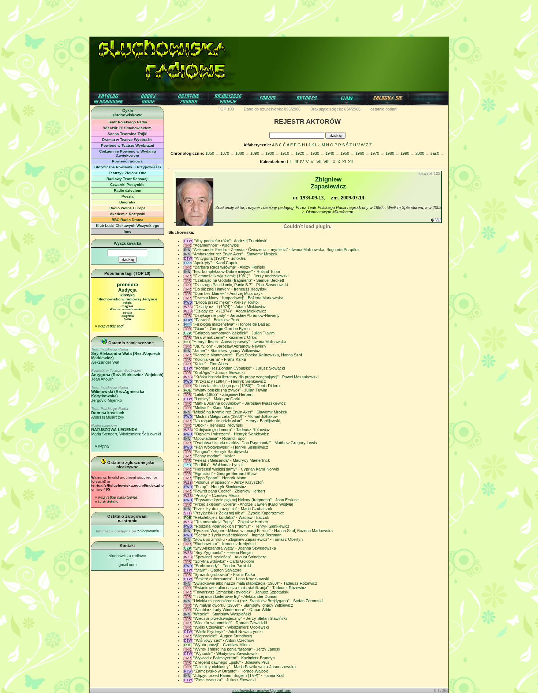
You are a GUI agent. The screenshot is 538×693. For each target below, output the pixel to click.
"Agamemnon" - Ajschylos (216, 245)
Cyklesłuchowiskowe (127, 112)
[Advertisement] (269, 16)
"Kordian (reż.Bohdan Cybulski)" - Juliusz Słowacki (239, 368)
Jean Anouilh (127, 374)
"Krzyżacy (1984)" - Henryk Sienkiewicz (230, 381)
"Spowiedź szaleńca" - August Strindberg (230, 557)
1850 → (212, 153)
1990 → (407, 153)
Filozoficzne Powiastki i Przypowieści (127, 167)
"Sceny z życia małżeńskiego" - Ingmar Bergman (237, 535)
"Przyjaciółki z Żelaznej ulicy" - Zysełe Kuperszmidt (238, 513)
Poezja (128, 196)
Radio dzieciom (127, 190)
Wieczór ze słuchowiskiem (127, 309)
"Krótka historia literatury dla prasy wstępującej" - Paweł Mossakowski (256, 377)
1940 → (332, 153)
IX (333, 162)
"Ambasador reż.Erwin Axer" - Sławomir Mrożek (235, 254)
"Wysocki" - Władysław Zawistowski (226, 653)
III (296, 162)
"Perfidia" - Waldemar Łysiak (218, 464)
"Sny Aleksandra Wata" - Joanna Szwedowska (234, 548)
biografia (128, 316)
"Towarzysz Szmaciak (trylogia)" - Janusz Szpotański (241, 592)
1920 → (302, 153)
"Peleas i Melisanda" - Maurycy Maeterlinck (231, 460)
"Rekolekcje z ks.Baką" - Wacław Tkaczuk (231, 517)
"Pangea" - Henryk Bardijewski (220, 451)
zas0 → (437, 153)
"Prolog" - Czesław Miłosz (217, 495)
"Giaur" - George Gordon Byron (221, 328)
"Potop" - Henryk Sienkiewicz (220, 486)
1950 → (347, 153)
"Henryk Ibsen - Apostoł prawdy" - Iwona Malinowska (239, 342)
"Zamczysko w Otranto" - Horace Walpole (231, 671)
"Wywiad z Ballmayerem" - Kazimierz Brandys (234, 658)
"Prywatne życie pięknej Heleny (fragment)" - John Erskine (246, 500)
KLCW (127, 319)
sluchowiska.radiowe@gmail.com (127, 560)
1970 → (377, 153)
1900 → (272, 153)
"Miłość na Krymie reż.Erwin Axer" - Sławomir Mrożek (240, 412)
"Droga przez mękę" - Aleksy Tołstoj (226, 302)
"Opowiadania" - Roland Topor (219, 438)
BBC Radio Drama (127, 220)
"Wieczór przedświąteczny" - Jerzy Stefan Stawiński (240, 618)
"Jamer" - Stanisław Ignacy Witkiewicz (226, 350)
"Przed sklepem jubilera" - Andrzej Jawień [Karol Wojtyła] (243, 504)
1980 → (392, 153)
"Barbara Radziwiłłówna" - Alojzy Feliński (229, 267)
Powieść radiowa (127, 161)
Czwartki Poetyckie (127, 185)
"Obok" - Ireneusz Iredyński (218, 425)
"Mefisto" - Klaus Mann (213, 407)
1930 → (317, 153)
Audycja (127, 290)
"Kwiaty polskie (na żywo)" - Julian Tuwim (230, 390)
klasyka (127, 295)
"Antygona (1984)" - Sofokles (220, 258)
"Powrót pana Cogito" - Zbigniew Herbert (229, 491)
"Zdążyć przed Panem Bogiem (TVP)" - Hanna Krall (238, 675)
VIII (326, 162)
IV (302, 162)
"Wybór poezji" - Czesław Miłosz (222, 645)
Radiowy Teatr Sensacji (128, 179)
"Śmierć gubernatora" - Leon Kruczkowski (231, 579)
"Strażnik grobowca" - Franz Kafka (224, 574)
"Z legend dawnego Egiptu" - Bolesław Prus (231, 662)
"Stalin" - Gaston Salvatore (218, 570)
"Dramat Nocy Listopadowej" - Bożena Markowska (238, 298)
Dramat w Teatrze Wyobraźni (127, 140)
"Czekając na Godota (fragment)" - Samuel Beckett (238, 280)
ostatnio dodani (383, 109)
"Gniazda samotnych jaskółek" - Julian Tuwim (233, 333)
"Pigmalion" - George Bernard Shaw (225, 473)
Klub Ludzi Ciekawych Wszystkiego (127, 226)
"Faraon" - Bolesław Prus (216, 320)
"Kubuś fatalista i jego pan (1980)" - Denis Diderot (237, 385)
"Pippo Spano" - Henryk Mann (219, 478)
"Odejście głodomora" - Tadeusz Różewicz (232, 429)
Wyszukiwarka (127, 243)
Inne (127, 231)
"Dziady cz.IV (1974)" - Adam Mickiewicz (230, 311)
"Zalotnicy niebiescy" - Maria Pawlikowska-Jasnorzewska (244, 666)
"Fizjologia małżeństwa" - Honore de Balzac (231, 324)
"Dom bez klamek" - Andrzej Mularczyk (228, 293)
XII (350, 162)
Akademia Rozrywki (127, 214)
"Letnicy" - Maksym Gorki (217, 399)
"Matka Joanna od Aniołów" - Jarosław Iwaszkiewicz (239, 403)
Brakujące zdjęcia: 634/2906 (335, 109)
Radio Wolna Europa (127, 208)
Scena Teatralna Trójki (127, 134)
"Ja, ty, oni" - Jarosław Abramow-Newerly (229, 346)
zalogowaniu (148, 531)
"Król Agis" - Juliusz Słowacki (218, 372)
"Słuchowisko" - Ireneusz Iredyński (224, 544)
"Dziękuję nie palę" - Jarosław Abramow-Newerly (236, 315)
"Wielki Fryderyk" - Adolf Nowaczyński (228, 631)
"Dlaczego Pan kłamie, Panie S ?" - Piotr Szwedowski (240, 284)
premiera (127, 284)
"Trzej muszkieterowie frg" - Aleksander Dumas (235, 596)
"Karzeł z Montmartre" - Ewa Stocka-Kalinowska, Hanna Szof (247, 355)
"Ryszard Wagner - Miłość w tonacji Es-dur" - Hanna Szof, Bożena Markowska (263, 530)
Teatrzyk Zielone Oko (127, 173)
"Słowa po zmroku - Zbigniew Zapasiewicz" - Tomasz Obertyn (248, 539)
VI (312, 162)
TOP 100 (226, 109)
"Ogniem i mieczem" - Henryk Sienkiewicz (231, 434)
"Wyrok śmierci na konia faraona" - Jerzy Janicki (236, 649)
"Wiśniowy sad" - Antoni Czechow (224, 640)
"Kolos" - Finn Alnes (210, 364)
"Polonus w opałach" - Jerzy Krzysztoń (229, 482)
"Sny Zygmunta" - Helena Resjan (223, 552)
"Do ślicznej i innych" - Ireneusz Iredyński (230, 289)
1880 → (242, 153)
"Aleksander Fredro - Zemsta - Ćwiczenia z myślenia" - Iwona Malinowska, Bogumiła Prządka (276, 249)
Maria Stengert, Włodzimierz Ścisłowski (126, 429)
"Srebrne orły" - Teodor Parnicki (222, 565)
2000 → (422, 153)
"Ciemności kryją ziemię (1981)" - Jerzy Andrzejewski (240, 276)
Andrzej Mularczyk (109, 413)
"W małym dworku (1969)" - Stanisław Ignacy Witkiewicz (243, 605)
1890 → (257, 153)
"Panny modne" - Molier (214, 456)
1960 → (362, 153)
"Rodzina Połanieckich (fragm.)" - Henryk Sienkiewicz (241, 526)
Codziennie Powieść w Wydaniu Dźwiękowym (127, 153)
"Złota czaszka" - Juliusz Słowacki (224, 680)
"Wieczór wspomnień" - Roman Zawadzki (230, 623)
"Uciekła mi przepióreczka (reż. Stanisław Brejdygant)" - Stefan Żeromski (257, 601)
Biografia (127, 202)
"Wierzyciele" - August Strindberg (222, 636)
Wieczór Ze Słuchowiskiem (127, 128)
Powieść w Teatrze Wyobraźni (127, 145)
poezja (127, 312)
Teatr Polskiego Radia (127, 122)
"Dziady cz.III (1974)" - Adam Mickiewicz (230, 306)
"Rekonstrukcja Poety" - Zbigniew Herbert (231, 522)
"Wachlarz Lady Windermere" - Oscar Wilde (232, 609)
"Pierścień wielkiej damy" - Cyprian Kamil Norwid (236, 469)
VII (319, 162)
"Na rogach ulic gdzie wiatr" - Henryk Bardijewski (236, 421)
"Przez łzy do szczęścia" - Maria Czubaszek (232, 508)
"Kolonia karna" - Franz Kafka (219, 359)
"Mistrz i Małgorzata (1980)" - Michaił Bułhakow (236, 416)
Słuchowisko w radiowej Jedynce (127, 299)
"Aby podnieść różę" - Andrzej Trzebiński (230, 241)
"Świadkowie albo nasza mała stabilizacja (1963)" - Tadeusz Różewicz (255, 583)
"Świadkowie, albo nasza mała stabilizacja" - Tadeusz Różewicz (249, 587)
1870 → (227, 153)
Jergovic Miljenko (117, 393)
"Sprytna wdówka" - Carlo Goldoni (223, 561)
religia (127, 302)
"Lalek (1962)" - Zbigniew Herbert (223, 394)
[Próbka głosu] (432, 221)
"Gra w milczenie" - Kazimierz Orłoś (225, 337)
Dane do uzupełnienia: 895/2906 (272, 109)
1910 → (287, 153)
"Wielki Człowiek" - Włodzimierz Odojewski (231, 627)
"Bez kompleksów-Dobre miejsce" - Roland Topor (236, 271)
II (291, 162)
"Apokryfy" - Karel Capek (215, 263)
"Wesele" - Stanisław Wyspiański (222, 614)
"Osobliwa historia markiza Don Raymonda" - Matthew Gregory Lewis (255, 443)
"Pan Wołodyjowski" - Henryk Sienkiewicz (231, 447)
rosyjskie (127, 306)
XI (344, 162)
